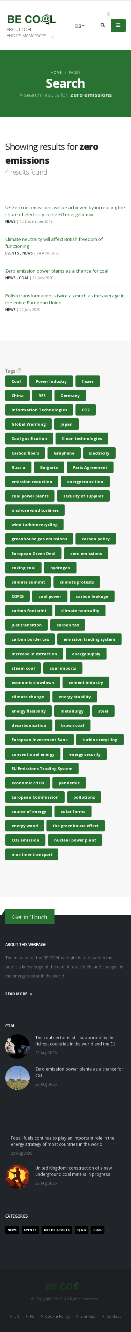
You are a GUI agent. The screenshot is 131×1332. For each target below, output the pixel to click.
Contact (113, 1316)
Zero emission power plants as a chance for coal (56, 271)
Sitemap (88, 1316)
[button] (80, 25)
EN (16, 1316)
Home (56, 72)
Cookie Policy (57, 1316)
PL (32, 1316)
